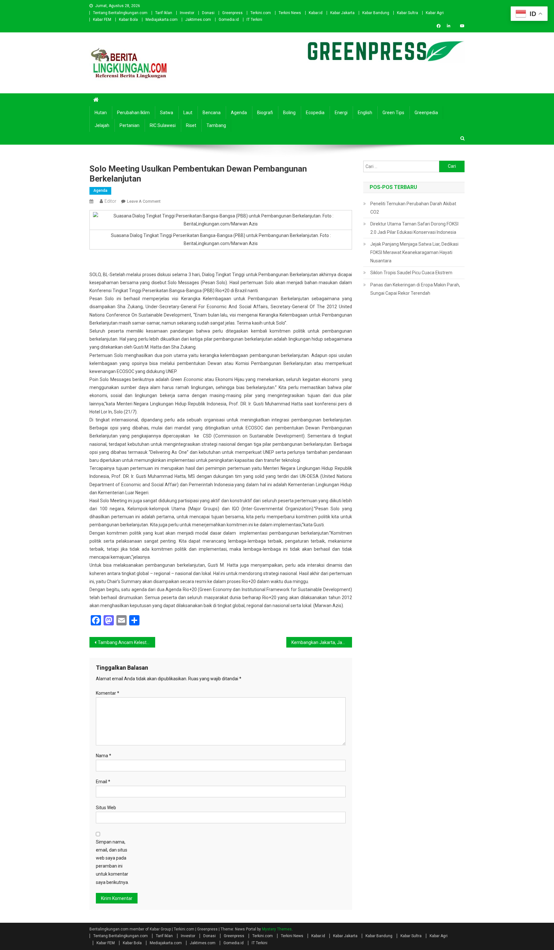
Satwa (166, 112)
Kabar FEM (102, 19)
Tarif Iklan (163, 13)
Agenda (239, 112)
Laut (187, 112)
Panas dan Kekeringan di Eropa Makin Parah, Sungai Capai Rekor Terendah (415, 289)
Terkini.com (260, 13)
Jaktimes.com (198, 19)
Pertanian (129, 125)
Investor (187, 13)
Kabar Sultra (407, 13)
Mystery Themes (277, 929)
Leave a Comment (144, 201)
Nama (103, 755)
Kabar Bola (128, 19)
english (365, 112)
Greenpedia (426, 112)
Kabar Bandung (375, 13)
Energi (341, 112)
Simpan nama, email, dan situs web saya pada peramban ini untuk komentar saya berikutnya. (112, 862)
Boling (289, 112)
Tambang (216, 125)
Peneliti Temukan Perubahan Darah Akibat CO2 (413, 208)
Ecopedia (315, 112)
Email (103, 781)
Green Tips (393, 112)
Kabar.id (316, 13)
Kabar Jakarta (342, 13)
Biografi (265, 112)
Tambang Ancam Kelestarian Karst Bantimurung (126, 642)
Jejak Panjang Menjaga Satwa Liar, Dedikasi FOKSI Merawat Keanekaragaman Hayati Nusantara (414, 252)
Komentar (107, 693)
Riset (191, 125)
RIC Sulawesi (163, 125)
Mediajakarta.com (162, 19)
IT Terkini (254, 19)
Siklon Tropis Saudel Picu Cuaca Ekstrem (411, 272)
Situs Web (106, 807)
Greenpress (232, 13)
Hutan (101, 112)
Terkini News (290, 13)
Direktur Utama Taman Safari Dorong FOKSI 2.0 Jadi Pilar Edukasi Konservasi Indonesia (414, 228)
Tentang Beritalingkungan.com (120, 13)
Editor (110, 201)
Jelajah (102, 125)
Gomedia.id (229, 19)
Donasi (208, 13)
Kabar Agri (435, 13)
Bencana (212, 112)
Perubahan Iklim (133, 112)
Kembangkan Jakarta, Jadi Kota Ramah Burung (321, 642)
